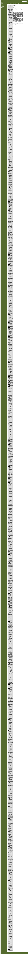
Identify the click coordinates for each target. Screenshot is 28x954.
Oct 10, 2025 (9, 263)
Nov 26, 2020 (9, 923)
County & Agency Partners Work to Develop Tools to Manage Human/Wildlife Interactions (10, 297)
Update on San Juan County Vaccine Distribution (10, 899)
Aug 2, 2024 (9, 541)
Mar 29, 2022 (9, 762)
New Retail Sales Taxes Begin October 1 (11, 279)
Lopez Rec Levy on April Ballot (11, 114)
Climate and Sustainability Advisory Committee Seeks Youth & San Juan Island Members (10, 128)
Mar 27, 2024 (9, 592)
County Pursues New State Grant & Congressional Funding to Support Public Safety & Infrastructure (10, 122)
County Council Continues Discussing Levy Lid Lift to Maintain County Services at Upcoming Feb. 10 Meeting (10, 163)
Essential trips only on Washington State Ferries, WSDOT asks (10, 914)
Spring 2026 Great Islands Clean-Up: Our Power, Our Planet (10, 139)
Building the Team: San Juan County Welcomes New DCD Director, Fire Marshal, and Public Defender (10, 259)
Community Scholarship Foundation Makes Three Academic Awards (10, 556)
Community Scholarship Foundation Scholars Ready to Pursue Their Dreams (10, 740)
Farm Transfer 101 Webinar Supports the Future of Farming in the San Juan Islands (10, 87)
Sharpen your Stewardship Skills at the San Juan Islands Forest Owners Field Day (10, 299)
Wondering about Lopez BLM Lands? (11, 949)
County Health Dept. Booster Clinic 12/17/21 (10, 799)
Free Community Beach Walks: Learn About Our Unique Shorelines (11, 322)
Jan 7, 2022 (9, 786)
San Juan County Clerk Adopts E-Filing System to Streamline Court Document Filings (10, 552)
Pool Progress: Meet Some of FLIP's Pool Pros (10, 633)
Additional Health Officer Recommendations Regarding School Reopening (10, 892)
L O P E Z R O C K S (10, 0)
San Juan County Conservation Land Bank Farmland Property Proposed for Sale (10, 12)
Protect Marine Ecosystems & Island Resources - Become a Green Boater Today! (10, 559)
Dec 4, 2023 (9, 622)
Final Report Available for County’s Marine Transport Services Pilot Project (10, 170)
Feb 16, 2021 (9, 887)
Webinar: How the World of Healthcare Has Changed (11, 304)
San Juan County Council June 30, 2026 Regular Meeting (10, 41)
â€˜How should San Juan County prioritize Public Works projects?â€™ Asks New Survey (11, 673)
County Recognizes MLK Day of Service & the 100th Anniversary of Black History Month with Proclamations (10, 157)
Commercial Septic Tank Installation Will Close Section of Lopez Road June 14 (10, 658)
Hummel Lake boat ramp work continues (10, 600)
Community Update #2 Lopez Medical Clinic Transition (10, 314)
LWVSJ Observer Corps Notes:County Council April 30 (11, 580)
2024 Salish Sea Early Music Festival (11, 618)
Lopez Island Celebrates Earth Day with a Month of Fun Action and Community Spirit (10, 391)
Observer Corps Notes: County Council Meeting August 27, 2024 (10, 522)
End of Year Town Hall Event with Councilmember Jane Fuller (11, 216)
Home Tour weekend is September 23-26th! (11, 826)
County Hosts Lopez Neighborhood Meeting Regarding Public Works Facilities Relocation (10, 665)
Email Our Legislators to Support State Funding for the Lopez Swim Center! (10, 426)
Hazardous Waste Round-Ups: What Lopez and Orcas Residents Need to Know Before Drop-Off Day (10, 356)
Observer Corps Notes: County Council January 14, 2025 (11, 439)
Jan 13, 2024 (9, 611)
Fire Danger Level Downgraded (11, 720)
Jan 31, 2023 (9, 685)
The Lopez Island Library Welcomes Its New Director (10, 778)
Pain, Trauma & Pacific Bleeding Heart (11, 108)
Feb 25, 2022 (9, 772)
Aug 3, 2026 (9, 23)
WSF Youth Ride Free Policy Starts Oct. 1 (10, 717)
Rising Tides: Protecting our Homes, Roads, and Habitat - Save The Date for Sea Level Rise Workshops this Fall (10, 288)
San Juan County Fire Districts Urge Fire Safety (10, 853)
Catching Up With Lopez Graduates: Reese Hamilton (11, 659)
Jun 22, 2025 (9, 329)
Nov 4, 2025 (9, 232)
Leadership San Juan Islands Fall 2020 (10, 946)
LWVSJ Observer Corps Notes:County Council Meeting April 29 (10, 581)
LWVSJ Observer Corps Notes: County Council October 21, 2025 (10, 244)
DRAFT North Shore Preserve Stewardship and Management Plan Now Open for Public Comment (10, 496)
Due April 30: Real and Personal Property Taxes (10, 104)
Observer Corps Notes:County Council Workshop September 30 (10, 507)
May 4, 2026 (9, 88)
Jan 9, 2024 (8, 613)
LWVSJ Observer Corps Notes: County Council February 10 (10, 425)
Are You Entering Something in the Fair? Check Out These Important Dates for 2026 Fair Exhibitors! (10, 85)
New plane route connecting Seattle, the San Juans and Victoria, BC (10, 663)
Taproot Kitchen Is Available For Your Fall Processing (10, 830)
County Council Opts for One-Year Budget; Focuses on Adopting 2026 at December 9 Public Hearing (10, 209)
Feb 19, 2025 (9, 420)
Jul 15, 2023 (9, 653)
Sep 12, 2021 (9, 833)
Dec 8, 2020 (9, 917)
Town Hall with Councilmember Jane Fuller (10, 317)
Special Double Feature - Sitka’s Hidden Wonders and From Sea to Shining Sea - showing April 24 (10, 103)
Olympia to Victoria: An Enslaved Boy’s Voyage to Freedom (10, 53)
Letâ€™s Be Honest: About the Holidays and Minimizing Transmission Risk (10, 935)
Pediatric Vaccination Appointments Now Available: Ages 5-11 (10, 812)
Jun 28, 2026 (9, 47)
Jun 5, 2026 (9, 66)
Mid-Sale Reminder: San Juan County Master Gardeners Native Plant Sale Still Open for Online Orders (10, 167)
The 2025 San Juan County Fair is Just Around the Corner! (11, 311)
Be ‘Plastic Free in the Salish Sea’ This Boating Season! (10, 96)
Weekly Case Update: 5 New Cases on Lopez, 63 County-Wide (10, 775)
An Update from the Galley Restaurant (10, 746)
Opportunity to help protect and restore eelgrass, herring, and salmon (10, 950)
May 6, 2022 (9, 755)
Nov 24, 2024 (9, 477)
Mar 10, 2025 (9, 410)
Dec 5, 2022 (9, 694)
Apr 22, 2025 (9, 377)
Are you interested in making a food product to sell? (10, 896)
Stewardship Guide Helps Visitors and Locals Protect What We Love (10, 344)
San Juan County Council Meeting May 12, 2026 (11, 81)
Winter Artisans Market (11, 632)
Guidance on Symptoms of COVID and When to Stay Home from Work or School (10, 937)
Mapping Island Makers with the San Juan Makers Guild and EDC (10, 886)
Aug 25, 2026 (9, 8)
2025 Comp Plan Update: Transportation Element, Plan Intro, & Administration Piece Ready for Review (10, 386)
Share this (10, 6)
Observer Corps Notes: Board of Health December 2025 (11, 202)
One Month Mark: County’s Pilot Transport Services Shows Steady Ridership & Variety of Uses (10, 351)
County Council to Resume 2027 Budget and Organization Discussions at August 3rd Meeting (10, 26)
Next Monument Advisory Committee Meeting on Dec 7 (10, 624)
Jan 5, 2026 (9, 182)
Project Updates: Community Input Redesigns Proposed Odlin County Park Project (10, 90)
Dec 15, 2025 (9, 196)
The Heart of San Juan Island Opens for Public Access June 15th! (10, 564)
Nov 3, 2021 (9, 812)
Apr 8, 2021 (9, 870)
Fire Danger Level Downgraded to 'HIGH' (10, 305)
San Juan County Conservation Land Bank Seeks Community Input (10, 357)
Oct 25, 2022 (9, 706)
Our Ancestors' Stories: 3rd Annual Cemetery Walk (11, 573)
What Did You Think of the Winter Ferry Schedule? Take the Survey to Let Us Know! (10, 383)
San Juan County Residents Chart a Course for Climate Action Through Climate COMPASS (10, 404)
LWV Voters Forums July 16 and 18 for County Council (10, 554)
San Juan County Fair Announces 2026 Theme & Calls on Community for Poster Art (10, 218)
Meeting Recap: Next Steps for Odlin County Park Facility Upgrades (10, 112)
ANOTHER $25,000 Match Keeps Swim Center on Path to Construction (10, 795)
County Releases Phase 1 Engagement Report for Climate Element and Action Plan (10, 526)
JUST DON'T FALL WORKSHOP (11, 368)
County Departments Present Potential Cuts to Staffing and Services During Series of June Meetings (10, 43)
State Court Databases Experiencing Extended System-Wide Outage (10, 486)
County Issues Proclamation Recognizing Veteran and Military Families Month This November (10, 227)
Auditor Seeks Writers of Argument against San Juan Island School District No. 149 (10, 198)
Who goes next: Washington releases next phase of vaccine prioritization (10, 906)
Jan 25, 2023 (9, 687)
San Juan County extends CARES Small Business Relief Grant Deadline (10, 941)
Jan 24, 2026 (9, 173)
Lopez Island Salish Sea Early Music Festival (10, 183)
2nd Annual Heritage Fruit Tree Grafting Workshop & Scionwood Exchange (10, 385)
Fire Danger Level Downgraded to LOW (10, 706)
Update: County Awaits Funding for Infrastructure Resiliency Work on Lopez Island (10, 558)
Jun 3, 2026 (8, 69)
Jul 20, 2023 (9, 652)
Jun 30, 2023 (9, 654)
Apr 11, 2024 (9, 587)
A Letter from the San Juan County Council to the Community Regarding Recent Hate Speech (10, 28)
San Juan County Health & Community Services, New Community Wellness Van (11, 741)
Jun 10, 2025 (9, 339)
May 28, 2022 (9, 748)
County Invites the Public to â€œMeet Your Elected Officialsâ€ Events (10, 684)
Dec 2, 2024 (9, 473)
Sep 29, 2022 (9, 717)
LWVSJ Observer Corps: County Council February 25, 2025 (10, 419)
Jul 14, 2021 (9, 851)
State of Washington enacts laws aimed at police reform (11, 849)
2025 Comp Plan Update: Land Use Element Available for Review (11, 447)
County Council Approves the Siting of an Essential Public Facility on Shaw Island (10, 334)
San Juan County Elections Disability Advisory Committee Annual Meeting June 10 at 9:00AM (10, 347)
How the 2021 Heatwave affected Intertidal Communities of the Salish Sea (10, 704)
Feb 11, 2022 (9, 776)
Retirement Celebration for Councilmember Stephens (11, 702)
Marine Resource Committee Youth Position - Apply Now (10, 300)
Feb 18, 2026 (9, 147)
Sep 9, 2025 (9, 287)
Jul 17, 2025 (9, 317)
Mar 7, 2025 (9, 412)
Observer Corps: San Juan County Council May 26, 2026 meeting (10, 69)
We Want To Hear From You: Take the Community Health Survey (11, 626)
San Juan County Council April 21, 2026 (11, 82)
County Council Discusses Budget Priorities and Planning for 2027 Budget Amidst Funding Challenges (10, 64)
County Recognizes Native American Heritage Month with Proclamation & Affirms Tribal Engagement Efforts (10, 221)
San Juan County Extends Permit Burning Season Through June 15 (10, 345)
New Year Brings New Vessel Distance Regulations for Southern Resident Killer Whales (10, 444)
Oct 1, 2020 (9, 943)
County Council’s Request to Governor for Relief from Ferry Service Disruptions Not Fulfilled (10, 531)
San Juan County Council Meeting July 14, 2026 (11, 35)
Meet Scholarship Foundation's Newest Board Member (10, 687)
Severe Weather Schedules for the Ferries (10, 889)
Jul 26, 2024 (9, 545)
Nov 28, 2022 (9, 698)
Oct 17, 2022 (9, 709)
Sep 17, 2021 (9, 828)
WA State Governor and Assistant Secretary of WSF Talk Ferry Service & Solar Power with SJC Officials (10, 579)
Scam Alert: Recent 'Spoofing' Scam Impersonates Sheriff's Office (10, 553)
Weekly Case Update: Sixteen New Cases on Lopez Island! (10, 806)
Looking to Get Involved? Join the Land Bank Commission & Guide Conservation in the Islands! (10, 238)
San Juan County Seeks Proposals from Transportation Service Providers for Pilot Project (10, 420)
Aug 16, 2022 (9, 734)
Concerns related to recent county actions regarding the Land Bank (10, 737)
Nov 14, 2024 (9, 480)
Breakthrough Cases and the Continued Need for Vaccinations (10, 850)
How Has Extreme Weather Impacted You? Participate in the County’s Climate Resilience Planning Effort (10, 484)
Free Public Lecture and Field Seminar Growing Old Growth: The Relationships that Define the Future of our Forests (10, 295)
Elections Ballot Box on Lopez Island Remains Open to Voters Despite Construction (10, 652)
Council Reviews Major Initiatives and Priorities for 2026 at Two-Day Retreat (10, 179)
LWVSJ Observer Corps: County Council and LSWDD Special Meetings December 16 (10, 459)
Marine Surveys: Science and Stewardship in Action (11, 58)
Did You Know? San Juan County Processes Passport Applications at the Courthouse (10, 142)
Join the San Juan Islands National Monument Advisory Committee (11, 605)
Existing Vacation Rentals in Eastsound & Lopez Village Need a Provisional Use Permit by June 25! (10, 65)
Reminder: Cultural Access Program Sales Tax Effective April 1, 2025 (10, 410)
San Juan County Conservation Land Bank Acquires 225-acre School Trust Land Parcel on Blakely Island (10, 272)
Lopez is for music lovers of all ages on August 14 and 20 (10, 15)
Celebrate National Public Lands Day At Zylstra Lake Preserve (10, 945)
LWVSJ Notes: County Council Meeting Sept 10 (10, 517)
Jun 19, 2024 (9, 556)
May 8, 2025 (9, 360)
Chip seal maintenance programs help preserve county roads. (10, 84)
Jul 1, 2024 (8, 550)
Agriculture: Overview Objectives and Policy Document (11, 763)
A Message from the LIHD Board (11, 367)
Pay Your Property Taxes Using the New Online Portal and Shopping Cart (10, 514)
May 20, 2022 (9, 749)
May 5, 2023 (9, 666)
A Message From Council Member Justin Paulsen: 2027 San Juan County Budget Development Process (10, 37)
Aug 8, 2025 (9, 310)
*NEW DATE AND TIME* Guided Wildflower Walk (10, 359)
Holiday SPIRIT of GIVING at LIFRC (10, 920)
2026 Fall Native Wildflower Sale (11, 8)
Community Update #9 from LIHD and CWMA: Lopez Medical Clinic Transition (10, 177)
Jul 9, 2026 (8, 36)
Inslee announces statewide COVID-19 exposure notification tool (10, 921)
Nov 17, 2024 (9, 479)
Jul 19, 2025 (9, 316)
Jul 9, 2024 (9, 548)
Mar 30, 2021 (9, 872)
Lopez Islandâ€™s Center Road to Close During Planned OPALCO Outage (11, 729)
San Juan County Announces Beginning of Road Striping (10, 291)
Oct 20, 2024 (9, 499)
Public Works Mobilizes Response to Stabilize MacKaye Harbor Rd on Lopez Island (11, 616)
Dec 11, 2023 (9, 617)
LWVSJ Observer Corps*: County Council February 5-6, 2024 (10, 606)
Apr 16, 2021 (9, 865)
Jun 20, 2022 (9, 744)
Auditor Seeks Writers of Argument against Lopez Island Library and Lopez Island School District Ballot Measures (11, 362)
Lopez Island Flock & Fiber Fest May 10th (10, 89)
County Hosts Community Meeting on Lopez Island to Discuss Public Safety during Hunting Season (10, 512)
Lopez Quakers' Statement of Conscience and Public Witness (10, 77)
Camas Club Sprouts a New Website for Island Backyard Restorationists (10, 831)
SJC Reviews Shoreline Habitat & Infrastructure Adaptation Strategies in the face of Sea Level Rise (10, 513)
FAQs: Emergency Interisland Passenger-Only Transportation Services (10, 396)
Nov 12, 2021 (9, 810)
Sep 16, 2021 (9, 829)
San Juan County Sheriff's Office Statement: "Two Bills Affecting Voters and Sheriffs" (10, 169)
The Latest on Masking (11, 856)
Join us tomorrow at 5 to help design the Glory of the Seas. (11, 719)
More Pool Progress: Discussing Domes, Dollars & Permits (10, 638)
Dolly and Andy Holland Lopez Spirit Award (11, 915)
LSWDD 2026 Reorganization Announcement (10, 61)
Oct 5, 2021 (9, 822)
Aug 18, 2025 (9, 305)
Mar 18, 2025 (9, 399)
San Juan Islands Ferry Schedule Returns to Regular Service (10, 822)
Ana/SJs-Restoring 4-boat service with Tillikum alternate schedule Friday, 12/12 (11, 201)
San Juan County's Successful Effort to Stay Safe (10, 901)
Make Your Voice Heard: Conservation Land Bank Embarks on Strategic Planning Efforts (10, 620)
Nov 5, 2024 (9, 486)
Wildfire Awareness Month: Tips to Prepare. (10, 342)
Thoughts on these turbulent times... (10, 283)
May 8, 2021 (9, 859)
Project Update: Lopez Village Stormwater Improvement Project (10, 694)
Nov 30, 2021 (9, 803)
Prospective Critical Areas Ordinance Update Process (10, 10)
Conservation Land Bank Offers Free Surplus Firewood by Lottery (11, 436)
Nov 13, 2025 (9, 225)
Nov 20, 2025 (9, 218)
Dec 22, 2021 (9, 793)
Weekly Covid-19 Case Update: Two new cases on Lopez (11, 885)
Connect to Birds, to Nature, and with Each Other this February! (10, 433)
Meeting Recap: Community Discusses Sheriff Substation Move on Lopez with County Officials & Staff (10, 278)
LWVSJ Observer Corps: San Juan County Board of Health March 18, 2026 (10, 132)
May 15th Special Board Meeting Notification (11, 358)
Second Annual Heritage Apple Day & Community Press (10, 504)
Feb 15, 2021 (9, 888)
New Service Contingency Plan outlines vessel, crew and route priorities (10, 102)
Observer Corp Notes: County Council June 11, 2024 (10, 563)
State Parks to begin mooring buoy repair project (10, 851)
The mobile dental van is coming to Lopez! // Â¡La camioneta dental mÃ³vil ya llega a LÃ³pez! (10, 639)
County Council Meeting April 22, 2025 (11, 377)
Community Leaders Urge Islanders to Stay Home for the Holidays (10, 931)
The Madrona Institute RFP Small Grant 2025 (10, 263)
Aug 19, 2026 (9, 12)
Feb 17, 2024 (9, 604)
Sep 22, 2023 (9, 636)
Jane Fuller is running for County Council (10, 760)
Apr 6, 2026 (9, 110)
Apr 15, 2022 (9, 759)
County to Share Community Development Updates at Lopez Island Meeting (10, 655)
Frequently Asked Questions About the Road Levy (10, 713)
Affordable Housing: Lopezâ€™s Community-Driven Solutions (10, 703)
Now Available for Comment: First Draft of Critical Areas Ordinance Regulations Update (10, 149)
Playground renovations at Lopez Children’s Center (11, 56)
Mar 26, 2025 (9, 394)
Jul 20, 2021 (9, 850)
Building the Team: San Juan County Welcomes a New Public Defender (10, 151)
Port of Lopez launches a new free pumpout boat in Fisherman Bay (10, 727)
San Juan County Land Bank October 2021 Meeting (10, 820)
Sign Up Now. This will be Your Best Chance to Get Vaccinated (11, 864)
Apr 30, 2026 (9, 91)
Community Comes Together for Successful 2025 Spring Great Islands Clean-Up (10, 361)
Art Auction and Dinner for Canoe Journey (11, 395)
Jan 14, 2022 (9, 785)
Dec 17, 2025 (9, 191)
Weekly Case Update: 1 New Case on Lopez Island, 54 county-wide (10, 789)
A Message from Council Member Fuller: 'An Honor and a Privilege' (11, 144)
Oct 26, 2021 (9, 814)
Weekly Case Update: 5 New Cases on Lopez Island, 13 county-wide (11, 791)
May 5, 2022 (9, 756)
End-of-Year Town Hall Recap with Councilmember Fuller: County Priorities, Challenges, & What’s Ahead (10, 186)
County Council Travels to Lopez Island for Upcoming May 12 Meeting (10, 83)
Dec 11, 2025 (9, 202)
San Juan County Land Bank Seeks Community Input (10, 868)
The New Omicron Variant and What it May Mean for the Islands (10, 800)
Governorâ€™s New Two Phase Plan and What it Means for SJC (10, 904)
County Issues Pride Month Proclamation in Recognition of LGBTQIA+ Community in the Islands (10, 63)
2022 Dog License (11, 793)
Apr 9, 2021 (9, 869)
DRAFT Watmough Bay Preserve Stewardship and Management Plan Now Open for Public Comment (11, 515)
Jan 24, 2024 (9, 610)
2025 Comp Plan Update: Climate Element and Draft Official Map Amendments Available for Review (10, 415)
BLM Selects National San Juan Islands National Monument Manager (10, 752)
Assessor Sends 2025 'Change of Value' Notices (10, 271)
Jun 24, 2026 (9, 51)
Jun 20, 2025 (9, 330)
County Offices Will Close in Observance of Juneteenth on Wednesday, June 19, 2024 (11, 560)
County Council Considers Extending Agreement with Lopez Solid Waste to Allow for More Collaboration (10, 465)
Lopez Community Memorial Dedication (10, 549)
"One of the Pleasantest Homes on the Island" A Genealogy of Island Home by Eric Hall (10, 535)
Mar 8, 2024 (9, 598)
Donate (11, 3)
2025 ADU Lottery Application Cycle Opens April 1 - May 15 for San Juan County (10, 408)
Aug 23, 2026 (9, 9)
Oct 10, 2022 (9, 713)
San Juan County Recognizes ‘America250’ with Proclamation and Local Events (10, 39)
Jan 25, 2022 (9, 781)
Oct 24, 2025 (9, 243)
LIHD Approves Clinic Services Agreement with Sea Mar (10, 137)
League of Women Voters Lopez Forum (10, 499)
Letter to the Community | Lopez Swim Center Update (11, 630)
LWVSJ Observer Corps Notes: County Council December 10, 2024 (10, 461)
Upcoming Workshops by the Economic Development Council (10, 858)
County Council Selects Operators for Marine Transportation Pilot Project (10, 389)
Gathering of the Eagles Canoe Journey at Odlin (11, 664)
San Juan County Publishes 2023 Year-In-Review (11, 613)
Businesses (2, 7)
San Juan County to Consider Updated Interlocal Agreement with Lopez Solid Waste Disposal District (10, 469)
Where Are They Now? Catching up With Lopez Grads (11, 666)
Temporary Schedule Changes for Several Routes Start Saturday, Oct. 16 (10, 819)
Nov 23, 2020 (9, 925)
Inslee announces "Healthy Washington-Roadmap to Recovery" (10, 907)
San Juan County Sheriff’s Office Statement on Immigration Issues (11, 431)
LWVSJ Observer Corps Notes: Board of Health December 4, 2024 (10, 470)
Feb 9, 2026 (9, 156)
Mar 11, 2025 (9, 408)
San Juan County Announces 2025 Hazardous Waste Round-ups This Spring (10, 388)
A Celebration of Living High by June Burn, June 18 (10, 657)
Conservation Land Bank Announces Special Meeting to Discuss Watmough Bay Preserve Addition (10, 634)
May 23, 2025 (9, 342)
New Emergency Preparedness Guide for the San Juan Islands (10, 922)
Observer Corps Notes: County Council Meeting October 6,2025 (10, 268)
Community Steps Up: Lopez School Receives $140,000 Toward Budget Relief (10, 286)
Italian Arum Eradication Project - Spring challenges (10, 872)
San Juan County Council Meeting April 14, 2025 (11, 382)
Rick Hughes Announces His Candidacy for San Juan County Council (10, 601)
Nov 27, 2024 (9, 475)
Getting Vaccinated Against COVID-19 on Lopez (10, 900)
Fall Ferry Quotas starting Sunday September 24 (10, 636)
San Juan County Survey (11, 598)
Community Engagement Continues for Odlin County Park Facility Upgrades (10, 97)
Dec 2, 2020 (9, 920)
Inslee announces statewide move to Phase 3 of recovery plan (10, 882)
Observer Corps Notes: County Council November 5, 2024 (10, 485)
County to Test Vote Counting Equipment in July (10, 51)
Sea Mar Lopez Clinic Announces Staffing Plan (10, 49)
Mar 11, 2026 (9, 142)
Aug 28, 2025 (9, 296)
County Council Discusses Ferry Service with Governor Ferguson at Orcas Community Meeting (11, 320)
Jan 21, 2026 (9, 175)
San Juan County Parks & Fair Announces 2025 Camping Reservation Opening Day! (10, 412)
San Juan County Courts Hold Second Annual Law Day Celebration (11, 353)
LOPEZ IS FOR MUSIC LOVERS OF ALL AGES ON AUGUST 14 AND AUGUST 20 (10, 18)
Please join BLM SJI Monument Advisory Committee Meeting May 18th (10, 751)
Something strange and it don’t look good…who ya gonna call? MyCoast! (10, 131)
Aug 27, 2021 (9, 840)
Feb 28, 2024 (9, 600)
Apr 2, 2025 (9, 389)
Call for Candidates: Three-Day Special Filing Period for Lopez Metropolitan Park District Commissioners (10, 422)
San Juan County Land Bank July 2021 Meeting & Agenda (10, 852)
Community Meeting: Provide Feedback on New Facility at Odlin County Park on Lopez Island (10, 133)
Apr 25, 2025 (9, 371)
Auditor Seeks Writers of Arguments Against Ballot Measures (10, 88)
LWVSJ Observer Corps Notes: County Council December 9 (10, 462)
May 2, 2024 (9, 580)
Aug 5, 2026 (9, 22)
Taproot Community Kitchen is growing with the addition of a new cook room (10, 595)
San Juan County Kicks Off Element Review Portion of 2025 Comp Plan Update (10, 457)
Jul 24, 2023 (9, 651)
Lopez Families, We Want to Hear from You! (10, 608)
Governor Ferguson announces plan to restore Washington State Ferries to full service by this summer (10, 416)
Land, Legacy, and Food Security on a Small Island (11, 610)
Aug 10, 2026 (9, 18)
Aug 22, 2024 (9, 530)
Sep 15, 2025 (9, 285)
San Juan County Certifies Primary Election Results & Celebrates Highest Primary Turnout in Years (10, 534)
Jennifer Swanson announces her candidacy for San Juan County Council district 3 (10, 168)
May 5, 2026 (9, 86)
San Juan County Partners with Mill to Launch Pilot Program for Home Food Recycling (10, 226)
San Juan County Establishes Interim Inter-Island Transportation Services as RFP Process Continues (10, 398)
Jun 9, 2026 (9, 62)
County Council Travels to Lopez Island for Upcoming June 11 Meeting (10, 566)
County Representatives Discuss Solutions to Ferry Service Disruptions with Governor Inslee (10, 529)
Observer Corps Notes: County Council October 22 (11, 493)
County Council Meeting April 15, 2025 (11, 380)
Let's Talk (2, 3)
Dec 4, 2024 (9, 472)
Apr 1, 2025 (9, 391)
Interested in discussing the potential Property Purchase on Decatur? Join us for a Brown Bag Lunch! (10, 312)
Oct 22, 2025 (9, 246)
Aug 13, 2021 (9, 843)
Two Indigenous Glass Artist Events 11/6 (10, 236)
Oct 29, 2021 (9, 813)
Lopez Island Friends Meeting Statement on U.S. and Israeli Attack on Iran (10, 127)
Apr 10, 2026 (9, 106)
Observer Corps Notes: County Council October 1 (10, 506)
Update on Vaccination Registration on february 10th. (10, 893)
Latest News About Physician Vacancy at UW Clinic (10, 343)
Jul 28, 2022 (9, 739)
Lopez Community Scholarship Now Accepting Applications (10, 428)
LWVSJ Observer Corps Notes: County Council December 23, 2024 (10, 452)
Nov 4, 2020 (9, 933)
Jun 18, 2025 (9, 332)
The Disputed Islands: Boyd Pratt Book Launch (10, 479)
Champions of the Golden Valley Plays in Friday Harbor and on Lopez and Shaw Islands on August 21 (10, 16)
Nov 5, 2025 (9, 230)
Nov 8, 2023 (9, 627)
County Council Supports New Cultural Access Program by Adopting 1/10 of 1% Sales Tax (10, 464)
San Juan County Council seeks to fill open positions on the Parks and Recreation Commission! (10, 76)
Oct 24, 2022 (9, 708)
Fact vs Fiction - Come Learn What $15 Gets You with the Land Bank (10, 675)
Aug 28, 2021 (9, 839)
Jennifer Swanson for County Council (11, 141)
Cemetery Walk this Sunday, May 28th (10, 661)
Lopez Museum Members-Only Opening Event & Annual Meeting (10, 584)
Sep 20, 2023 (9, 637)
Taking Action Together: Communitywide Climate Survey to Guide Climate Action (10, 79)
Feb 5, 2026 (9, 160)
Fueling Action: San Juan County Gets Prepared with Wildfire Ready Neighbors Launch (10, 577)
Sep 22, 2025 (9, 281)
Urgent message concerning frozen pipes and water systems (10, 788)
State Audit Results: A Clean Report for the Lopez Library (10, 164)
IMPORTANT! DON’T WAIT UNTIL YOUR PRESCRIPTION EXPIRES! (11, 31)
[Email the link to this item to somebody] (10, 5)
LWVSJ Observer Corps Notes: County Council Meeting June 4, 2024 (10, 565)
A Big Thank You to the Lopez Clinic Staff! (10, 48)
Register (18, 3)
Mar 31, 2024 (9, 590)
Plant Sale (11, 670)
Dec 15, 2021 (9, 797)
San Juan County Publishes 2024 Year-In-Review (11, 446)
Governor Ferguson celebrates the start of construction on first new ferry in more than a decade (10, 22)
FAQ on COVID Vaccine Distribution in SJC (11, 905)
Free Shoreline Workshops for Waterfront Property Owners (10, 603)
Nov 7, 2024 (9, 483)
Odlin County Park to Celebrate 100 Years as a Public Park (10, 99)
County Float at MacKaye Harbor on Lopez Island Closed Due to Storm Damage (10, 189)
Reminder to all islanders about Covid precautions (11, 870)
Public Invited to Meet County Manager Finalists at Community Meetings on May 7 (10, 582)
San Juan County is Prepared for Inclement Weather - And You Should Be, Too (10, 429)
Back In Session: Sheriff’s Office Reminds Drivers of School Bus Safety (10, 448)
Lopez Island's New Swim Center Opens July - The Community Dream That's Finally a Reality (10, 45)
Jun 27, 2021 (9, 856)
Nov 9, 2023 (9, 626)
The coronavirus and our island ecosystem (11, 781)
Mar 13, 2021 (9, 879)
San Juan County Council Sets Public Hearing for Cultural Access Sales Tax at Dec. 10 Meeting (10, 473)
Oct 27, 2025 (9, 240)
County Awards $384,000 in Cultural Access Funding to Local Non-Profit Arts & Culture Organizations (10, 95)
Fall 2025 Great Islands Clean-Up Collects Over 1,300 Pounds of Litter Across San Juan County (10, 265)
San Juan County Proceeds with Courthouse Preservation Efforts (10, 562)
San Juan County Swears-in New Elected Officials (11, 451)
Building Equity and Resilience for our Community (10, 247)
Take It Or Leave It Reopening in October (10, 947)
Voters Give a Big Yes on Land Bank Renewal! (10, 481)
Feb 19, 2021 (9, 885)
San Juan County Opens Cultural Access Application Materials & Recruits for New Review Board (10, 200)
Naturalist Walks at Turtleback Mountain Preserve (10, 756)
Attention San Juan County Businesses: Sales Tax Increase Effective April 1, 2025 (11, 441)
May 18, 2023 (9, 664)
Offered (1, 2)
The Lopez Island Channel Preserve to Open (10, 933)
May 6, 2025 (9, 364)
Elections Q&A (11, 832)
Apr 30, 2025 (9, 368)
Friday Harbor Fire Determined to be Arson (10, 759)
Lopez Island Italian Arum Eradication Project (10, 944)
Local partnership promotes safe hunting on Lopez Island (10, 454)
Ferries (1, 8)
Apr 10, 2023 (9, 673)
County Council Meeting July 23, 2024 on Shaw (10, 545)
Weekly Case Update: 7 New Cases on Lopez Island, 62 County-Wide (10, 779)
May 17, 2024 (9, 572)
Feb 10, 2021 (9, 893)
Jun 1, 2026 (9, 71)
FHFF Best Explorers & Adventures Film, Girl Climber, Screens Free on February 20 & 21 (10, 155)
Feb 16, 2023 (9, 679)
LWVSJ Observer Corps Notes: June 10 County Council (11, 339)
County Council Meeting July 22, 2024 (11, 546)
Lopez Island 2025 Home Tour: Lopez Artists (11, 276)
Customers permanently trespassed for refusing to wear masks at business (10, 824)
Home (8, 3)
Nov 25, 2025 (9, 214)
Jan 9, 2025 (9, 441)
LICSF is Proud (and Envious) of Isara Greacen (10, 482)
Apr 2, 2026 (9, 113)
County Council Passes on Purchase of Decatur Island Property (11, 296)
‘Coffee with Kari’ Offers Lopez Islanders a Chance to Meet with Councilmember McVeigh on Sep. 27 (10, 308)
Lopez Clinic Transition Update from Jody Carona (11, 243)
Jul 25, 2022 (9, 741)
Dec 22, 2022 (9, 692)
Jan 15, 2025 (9, 438)
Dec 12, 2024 (9, 461)
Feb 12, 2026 (9, 149)
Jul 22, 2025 (9, 313)
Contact (15, 3)
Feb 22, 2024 (9, 602)
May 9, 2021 (9, 858)
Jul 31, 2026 (9, 26)
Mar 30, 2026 (9, 115)
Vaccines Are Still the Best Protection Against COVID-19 (10, 848)
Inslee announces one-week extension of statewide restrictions (10, 908)
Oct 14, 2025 (9, 258)
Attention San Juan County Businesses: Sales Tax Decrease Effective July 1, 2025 (11, 338)
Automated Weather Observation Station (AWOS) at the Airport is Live (10, 331)
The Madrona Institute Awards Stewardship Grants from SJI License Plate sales (10, 700)
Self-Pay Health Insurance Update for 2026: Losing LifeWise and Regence (10, 234)
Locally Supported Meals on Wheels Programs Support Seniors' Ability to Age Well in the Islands (10, 116)
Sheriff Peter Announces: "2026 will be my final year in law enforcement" (11, 145)
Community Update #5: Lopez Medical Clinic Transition (11, 274)
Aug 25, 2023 (9, 646)
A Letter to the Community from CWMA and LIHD (10, 246)
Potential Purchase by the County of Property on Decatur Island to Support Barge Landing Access (10, 321)
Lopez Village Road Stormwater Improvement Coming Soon (10, 726)
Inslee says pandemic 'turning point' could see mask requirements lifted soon (10, 776)
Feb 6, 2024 (9, 607)
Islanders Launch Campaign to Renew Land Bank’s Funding (10, 548)
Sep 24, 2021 (9, 825)
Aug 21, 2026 (9, 10)
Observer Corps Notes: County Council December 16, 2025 (10, 190)
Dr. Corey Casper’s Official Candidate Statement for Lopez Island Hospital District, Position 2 (10, 261)
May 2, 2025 (9, 366)
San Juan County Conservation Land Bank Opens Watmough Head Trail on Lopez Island (10, 378)
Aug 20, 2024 (9, 532)
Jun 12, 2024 (9, 563)
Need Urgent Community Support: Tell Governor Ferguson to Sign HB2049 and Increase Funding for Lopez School (10, 350)
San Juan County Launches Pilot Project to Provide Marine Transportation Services (10, 381)
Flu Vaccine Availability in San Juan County (11, 940)
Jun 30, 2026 (9, 44)
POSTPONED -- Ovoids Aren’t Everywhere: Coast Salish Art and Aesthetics (10, 541)
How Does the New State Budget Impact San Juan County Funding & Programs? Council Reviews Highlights (11, 333)
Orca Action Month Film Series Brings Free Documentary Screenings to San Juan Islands (10, 70)
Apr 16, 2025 (9, 382)
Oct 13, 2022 (9, 711)
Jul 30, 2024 (9, 544)
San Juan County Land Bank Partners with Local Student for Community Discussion (10, 854)
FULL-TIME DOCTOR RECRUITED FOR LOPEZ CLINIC (10, 74)
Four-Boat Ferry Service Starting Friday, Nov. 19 (10, 807)
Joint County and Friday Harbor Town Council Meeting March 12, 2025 (10, 407)
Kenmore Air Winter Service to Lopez (10, 233)
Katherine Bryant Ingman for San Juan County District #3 (10, 135)
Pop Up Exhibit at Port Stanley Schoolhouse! (10, 47)
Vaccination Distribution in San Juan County (11, 912)
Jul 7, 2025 (9, 323)
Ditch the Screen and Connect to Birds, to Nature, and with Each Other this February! (10, 160)
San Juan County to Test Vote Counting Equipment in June (11, 337)
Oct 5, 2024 (9, 505)
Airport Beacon (11, 442)
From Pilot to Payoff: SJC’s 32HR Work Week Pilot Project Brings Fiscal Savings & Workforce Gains (10, 195)
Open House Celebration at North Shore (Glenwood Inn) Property (10, 730)
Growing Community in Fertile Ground (11, 841)
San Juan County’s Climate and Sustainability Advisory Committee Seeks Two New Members (10, 369)
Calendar (2, 1)
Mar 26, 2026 (9, 121)
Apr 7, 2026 (9, 108)
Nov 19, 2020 (9, 928)
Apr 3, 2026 (9, 112)
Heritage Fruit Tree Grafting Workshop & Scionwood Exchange (10, 590)
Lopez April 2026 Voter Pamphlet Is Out (11, 134)
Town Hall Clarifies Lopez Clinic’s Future (10, 187)
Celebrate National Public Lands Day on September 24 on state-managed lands (10, 725)
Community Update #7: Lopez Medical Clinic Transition (10, 211)
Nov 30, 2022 (9, 697)
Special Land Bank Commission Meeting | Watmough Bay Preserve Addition (10, 643)
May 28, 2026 (9, 74)
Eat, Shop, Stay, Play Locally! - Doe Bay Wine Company (10, 923)
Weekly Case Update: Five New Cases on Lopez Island (11, 823)
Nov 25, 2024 (9, 476)
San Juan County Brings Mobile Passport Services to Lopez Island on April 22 (10, 111)
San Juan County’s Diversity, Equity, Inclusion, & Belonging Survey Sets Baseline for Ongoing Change (10, 525)
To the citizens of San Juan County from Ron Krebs (11, 690)
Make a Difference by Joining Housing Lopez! (10, 477)
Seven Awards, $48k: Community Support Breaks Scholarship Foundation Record (10, 54)
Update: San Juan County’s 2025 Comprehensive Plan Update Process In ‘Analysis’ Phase (10, 527)
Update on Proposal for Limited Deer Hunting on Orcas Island (10, 115)
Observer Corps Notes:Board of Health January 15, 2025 (10, 438)
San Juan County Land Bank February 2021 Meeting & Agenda (10, 887)
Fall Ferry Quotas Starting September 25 (10, 721)
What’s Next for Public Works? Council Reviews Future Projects (10, 256)
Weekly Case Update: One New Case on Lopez (10, 813)
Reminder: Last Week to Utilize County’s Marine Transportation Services (11, 328)
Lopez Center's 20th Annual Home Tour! (10, 637)
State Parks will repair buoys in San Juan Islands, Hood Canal (10, 757)
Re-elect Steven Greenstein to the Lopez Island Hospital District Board (10, 248)
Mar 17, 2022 (9, 767)
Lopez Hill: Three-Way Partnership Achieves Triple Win (10, 714)
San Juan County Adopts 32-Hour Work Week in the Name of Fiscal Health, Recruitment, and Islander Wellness (10, 648)
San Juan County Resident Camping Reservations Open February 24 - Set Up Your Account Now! (10, 197)
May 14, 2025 (9, 354)
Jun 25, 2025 (9, 328)
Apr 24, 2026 (9, 93)
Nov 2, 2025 (9, 236)
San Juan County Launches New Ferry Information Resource (10, 550)
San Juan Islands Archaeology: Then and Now (10, 710)
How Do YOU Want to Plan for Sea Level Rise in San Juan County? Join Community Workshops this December (10, 237)
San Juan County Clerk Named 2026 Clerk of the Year (10, 42)
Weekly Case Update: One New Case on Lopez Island (10, 839)
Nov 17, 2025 (9, 222)
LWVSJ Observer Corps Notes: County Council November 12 (10, 480)
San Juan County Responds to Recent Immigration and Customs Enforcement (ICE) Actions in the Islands (10, 318)
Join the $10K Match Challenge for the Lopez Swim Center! (10, 697)
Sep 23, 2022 (9, 721)
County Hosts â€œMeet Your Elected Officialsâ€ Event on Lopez (11, 677)
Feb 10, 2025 (9, 425)
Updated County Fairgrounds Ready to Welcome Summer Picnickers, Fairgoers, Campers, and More (10, 325)
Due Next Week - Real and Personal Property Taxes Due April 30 (10, 376)
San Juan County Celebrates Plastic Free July (10, 315)
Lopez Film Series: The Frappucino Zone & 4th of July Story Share (10, 329)
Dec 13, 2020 (9, 916)
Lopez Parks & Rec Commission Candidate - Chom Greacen (10, 275)
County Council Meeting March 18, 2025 (11, 399)
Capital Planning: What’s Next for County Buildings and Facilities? (11, 91)
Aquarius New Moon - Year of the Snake (10, 430)
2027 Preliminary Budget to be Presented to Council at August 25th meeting (10, 11)
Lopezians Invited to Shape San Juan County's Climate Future (10, 424)
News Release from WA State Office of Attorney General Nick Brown (10, 364)
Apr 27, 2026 (9, 92)
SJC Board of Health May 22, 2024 (11, 570)
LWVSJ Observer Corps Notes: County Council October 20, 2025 (10, 245)
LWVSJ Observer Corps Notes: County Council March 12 (10, 596)
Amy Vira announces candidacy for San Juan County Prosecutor (10, 762)
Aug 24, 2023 (9, 647)
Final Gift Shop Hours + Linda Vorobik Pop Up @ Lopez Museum (11, 453)
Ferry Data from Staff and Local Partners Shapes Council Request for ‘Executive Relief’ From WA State (10, 538)
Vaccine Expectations (11, 928)
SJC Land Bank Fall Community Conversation (10, 814)
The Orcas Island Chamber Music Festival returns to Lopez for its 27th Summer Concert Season (10, 540)
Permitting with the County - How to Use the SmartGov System (10, 107)
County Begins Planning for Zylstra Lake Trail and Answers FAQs (10, 679)
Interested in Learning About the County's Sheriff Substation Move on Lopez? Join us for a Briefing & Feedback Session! (10, 284)
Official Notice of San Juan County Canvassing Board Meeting (10, 214)
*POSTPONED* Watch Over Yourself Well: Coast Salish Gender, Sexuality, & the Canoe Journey (10, 290)
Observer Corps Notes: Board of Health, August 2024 (11, 530)
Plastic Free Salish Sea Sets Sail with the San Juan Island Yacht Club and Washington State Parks (10, 366)
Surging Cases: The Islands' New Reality (10, 845)
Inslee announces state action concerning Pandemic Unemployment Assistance (10, 911)
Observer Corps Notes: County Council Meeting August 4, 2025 (10, 309)
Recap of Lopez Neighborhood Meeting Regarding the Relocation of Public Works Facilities (10, 660)
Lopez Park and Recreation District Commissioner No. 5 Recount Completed (10, 208)
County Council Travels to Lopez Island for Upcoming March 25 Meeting (10, 406)
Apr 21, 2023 (9, 670)
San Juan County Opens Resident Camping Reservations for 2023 (10, 688)
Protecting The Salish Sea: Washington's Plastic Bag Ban (10, 924)
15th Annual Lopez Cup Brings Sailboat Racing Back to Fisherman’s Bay (11, 9)
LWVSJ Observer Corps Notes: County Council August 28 (10, 521)
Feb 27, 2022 (9, 771)
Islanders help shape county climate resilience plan (10, 266)
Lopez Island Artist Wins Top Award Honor (10, 354)
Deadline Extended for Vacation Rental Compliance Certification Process (10, 443)
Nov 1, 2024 (9, 488)
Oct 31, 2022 (9, 705)
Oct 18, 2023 (9, 632)
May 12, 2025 (9, 359)
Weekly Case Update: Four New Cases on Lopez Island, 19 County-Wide (10, 810)
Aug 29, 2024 (9, 524)
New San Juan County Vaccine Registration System (10, 895)
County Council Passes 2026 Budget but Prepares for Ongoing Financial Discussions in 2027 (10, 199)
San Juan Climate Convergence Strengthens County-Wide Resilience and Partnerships (10, 101)
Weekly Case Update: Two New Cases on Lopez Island (10, 843)
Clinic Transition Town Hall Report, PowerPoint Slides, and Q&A (10, 191)
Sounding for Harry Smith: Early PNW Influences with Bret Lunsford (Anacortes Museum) (11, 109)
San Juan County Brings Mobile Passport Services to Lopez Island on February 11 (10, 161)
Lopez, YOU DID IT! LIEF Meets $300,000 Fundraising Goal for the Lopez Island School (10, 173)
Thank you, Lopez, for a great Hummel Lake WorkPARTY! (10, 583)
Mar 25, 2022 (9, 763)
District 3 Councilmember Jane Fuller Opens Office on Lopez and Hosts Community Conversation (10, 662)
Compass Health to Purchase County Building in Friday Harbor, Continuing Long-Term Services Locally (10, 20)
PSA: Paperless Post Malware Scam (11, 71)
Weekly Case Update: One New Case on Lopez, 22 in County (10, 834)
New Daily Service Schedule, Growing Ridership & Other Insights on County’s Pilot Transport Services (10, 372)
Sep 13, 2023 (9, 640)
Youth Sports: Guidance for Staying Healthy (11, 932)
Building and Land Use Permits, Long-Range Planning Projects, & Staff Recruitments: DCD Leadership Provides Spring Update (10, 375)
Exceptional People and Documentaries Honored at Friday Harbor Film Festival (10, 235)
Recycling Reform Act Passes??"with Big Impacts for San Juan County (10, 335)
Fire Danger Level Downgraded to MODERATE (10, 519)
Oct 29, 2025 (9, 238)
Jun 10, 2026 (9, 60)
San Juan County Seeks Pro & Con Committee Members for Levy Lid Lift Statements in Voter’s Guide (10, 152)
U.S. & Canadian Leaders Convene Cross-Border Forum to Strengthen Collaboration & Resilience (10, 230)
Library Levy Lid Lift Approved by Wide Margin (10, 310)
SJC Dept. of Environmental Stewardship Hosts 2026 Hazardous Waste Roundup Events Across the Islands (10, 123)
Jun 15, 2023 (9, 656)
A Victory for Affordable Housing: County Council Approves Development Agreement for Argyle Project (10, 193)
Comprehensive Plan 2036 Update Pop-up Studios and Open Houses (10, 815)
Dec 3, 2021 (9, 802)
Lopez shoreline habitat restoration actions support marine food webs (10, 829)
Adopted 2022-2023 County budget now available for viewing (10, 774)
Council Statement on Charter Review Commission (10, 733)
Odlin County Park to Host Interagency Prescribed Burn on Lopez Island (10, 249)
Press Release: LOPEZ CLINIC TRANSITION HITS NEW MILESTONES (10, 93)
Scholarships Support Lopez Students (11, 110)
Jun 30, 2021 (9, 854)
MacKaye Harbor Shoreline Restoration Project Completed (10, 728)
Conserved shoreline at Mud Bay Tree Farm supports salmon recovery (11, 939)
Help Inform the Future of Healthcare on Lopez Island (11, 837)
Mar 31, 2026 (9, 114)
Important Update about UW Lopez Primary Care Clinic (11, 326)
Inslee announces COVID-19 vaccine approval (10, 916)
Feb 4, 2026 (9, 162)
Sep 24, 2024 (9, 511)
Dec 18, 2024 (9, 456)
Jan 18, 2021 (9, 902)
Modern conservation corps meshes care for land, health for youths (10, 671)
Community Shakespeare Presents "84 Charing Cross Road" (10, 910)
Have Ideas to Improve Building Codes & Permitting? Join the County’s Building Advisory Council (10, 146)
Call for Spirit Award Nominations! (11, 797)
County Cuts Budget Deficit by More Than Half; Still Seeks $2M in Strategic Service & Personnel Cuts (10, 220)
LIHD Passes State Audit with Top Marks (10, 405)
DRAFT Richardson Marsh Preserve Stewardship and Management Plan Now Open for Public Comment (10, 599)
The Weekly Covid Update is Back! (11, 755)
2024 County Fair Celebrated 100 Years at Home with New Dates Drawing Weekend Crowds (10, 518)
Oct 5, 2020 (9, 941)
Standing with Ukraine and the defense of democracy (10, 771)
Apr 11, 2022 (9, 760)
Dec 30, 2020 (9, 908)
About (13, 3)
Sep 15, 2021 (9, 832)
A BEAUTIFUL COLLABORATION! (10, 176)
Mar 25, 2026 (9, 124)
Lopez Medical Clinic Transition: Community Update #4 (10, 294)
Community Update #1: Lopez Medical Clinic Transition (10, 323)
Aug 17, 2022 (9, 733)
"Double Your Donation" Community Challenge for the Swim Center (10, 876)
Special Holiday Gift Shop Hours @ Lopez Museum (11, 475)
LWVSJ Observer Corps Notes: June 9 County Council (11, 340)
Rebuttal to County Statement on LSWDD (10, 468)
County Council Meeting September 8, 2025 (11, 285)
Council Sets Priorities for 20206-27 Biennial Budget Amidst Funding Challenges (11, 269)
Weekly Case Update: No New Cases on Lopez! (10, 764)
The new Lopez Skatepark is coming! (10, 571)
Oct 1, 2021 (8, 823)
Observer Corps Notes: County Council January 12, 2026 (11, 180)
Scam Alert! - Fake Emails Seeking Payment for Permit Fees (10, 23)
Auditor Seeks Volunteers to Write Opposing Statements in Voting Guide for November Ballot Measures (10, 17)
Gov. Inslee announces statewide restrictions (10, 929)
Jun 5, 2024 (9, 565)
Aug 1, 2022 (9, 737)
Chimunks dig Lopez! (11, 617)
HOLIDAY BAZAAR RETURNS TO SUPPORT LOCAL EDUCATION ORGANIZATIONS (10, 222)
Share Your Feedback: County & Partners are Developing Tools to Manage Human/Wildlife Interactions (10, 125)
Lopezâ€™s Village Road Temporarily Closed (11, 711)
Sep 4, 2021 (9, 836)
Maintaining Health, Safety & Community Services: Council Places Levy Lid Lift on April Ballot (10, 153)
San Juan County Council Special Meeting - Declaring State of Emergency (10, 808)
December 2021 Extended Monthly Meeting (10, 798)
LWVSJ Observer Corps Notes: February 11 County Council (10, 423)
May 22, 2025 (9, 343)
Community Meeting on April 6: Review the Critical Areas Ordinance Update (10, 136)
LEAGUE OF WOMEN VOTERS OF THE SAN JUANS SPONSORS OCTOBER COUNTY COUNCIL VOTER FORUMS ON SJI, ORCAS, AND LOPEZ (10, 509)
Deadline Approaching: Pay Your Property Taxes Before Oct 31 (10, 250)
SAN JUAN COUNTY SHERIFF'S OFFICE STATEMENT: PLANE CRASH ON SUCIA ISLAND (10, 33)
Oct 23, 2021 (9, 816)
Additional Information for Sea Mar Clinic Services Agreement (11, 138)
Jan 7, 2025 (9, 445)
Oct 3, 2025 (9, 273)
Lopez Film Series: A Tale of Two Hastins (10, 574)
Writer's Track (11, 653)
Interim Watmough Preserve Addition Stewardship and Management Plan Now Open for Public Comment (10, 723)
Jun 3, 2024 (9, 567)
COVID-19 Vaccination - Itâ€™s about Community (11, 865)
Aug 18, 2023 (9, 649)
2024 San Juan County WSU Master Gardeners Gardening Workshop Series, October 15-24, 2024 (10, 528)
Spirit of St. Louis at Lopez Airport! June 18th (10, 745)
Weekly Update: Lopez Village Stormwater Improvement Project (10, 705)
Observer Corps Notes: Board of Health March (11, 593)
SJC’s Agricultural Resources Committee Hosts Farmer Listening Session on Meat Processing (10, 86)
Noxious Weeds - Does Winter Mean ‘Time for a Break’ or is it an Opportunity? (10, 165)
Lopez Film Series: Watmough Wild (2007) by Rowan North (10, 147)
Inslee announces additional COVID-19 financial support (10, 926)
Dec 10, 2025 (9, 205)
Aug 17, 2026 (9, 13)
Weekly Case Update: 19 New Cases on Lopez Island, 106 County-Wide (11, 783)
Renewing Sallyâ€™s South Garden (11, 667)
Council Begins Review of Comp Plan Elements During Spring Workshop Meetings (10, 403)
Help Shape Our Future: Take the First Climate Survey (11, 569)
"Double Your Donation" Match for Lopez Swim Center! (11, 802)
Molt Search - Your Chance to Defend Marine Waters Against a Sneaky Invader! (10, 649)
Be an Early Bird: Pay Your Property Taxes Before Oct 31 (10, 264)
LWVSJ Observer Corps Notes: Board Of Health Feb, (10, 602)
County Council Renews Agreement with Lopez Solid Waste (10, 394)
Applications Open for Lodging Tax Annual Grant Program (10, 520)
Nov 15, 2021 (9, 808)
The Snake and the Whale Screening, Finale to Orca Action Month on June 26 (11, 55)
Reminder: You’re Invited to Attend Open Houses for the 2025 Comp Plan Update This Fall (10, 498)
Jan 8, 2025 (9, 442)
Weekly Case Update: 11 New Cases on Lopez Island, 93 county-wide (11, 785)
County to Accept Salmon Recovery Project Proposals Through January (10, 456)
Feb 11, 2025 (9, 424)
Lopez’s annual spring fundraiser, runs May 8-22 (10, 360)
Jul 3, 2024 (9, 549)
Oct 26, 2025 (9, 242)
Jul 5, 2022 (8, 742)
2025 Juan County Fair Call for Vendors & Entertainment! (10, 413)
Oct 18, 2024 (9, 500)
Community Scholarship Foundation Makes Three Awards (10, 656)
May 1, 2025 (9, 367)
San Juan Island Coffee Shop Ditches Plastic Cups (10, 34)
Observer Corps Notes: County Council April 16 (11, 585)
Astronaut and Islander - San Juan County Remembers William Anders (10, 561)
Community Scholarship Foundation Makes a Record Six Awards (11, 336)
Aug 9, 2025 (9, 309)
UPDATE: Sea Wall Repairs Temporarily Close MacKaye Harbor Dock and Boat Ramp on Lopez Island (10, 489)
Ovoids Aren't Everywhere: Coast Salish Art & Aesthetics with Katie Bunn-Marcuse (10, 306)
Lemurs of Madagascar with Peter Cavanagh (11, 640)
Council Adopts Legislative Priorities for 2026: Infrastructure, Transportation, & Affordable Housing (10, 206)
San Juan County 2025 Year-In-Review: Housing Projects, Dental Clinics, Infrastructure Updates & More (10, 185)
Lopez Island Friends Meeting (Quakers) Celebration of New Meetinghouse (10, 572)
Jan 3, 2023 (9, 689)
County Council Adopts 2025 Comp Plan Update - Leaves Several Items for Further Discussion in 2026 (10, 204)
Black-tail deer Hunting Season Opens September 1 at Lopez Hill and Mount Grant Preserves (10, 293)
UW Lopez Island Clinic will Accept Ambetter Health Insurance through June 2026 (11, 182)
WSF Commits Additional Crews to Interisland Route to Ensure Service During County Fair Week (10, 536)
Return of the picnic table (11, 225)
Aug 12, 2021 (9, 844)
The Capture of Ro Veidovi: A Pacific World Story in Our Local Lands (10, 242)
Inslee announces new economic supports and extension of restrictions (10, 917)
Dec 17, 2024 (9, 457)
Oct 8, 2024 (9, 501)
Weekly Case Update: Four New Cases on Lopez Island (10, 825)
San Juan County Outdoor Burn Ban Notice (11, 14)
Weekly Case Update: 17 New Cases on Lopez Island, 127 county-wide (10, 786)
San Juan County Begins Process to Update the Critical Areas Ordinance (10, 374)
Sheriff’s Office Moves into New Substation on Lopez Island (10, 100)
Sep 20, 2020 (9, 946)
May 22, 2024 (9, 571)
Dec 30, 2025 (9, 184)
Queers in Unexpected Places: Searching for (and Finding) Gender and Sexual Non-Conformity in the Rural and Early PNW (10, 597)
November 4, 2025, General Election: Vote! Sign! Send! (10, 255)
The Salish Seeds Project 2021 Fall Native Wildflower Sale (11, 840)
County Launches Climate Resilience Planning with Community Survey (10, 578)
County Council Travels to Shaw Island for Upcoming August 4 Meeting (10, 30)
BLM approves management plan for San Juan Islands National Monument (10, 685)
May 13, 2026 (9, 81)
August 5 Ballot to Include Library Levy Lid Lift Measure (11, 324)
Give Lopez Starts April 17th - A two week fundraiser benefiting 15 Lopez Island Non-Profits (10, 672)
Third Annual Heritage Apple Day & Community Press (10, 282)
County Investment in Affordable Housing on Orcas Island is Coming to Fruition (10, 327)
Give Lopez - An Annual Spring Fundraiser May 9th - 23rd (11, 575)
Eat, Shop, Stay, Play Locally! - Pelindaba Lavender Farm (10, 925)
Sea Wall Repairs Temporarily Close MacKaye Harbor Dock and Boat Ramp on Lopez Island (10, 492)
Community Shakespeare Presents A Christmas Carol (10, 913)
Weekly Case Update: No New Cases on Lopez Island (11, 816)
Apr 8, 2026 (9, 107)
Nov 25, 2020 (9, 924)
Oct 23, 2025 (9, 244)
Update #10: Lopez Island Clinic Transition (10, 106)
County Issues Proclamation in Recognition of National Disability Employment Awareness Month (10, 257)
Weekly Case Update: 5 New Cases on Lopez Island (11, 772)
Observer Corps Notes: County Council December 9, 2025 (10, 203)
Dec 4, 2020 (9, 919)
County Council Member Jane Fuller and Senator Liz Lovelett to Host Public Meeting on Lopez (10, 621)
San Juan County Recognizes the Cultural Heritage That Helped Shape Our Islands (10, 701)
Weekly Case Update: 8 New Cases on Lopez (11, 777)
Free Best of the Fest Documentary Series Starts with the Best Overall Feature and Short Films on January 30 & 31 (10, 171)
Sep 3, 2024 (9, 519)
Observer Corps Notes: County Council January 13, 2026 (11, 178)
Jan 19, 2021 (9, 901)
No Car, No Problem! (11, 943)
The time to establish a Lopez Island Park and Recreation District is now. (10, 260)
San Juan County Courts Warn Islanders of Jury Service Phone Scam (10, 523)
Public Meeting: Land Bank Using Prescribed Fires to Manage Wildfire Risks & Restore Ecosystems (10, 417)
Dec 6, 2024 (9, 468)
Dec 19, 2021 (9, 795)
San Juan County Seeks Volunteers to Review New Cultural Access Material (10, 292)
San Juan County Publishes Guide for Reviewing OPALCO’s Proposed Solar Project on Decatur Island (10, 159)
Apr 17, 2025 (9, 380)
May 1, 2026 (9, 89)
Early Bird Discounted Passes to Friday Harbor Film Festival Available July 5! (10, 40)
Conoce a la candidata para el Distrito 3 (10, 73)
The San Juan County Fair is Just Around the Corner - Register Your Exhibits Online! (10, 348)
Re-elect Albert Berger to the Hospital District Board (11, 254)
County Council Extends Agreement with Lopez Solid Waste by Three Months (10, 460)
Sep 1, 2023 (9, 643)
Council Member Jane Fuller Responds (10, 467)
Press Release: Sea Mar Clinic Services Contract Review (10, 140)
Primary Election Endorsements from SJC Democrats (10, 744)
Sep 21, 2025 (9, 282)
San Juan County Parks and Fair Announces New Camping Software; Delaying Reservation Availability (10, 455)
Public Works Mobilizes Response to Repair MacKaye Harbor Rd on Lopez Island (10, 474)
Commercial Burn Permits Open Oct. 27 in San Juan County (10, 240)
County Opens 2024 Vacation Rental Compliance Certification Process (10, 494)
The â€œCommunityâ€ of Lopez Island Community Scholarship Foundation (10, 683)
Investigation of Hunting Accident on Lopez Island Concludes (10, 614)
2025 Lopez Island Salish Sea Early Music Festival (11, 450)
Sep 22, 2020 (9, 945)
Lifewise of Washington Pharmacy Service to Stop (11, 698)
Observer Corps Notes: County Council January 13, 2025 (11, 440)
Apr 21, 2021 (9, 864)
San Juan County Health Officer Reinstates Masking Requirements (11, 844)
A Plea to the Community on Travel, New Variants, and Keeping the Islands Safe (10, 897)
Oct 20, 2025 (9, 249)
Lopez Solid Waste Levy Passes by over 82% (11, 625)
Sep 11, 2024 (9, 517)
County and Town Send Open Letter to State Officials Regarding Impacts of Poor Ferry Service (10, 629)
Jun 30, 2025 (9, 326)
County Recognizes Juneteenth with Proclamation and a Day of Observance (10, 57)
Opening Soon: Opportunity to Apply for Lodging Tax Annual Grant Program (10, 78)
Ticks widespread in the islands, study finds (11, 773)
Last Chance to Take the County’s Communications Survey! (10, 594)
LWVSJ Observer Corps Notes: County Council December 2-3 (10, 472)
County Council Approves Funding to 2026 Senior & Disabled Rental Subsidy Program (10, 98)
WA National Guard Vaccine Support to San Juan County (10, 894)
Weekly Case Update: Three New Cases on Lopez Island (10, 866)
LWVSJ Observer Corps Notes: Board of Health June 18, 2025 (10, 330)
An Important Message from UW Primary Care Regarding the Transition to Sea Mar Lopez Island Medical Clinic (10, 67)
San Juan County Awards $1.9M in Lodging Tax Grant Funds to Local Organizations (10, 449)
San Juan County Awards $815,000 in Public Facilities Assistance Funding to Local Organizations (11, 303)
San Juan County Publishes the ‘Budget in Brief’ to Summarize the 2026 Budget (10, 60)
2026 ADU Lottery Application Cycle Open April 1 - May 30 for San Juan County (10, 113)
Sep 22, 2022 (9, 722)
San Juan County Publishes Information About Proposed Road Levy (10, 716)
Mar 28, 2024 (9, 591)
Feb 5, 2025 (9, 426)
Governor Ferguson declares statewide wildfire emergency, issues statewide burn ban (10, 25)
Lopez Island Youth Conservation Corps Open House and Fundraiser (10, 542)
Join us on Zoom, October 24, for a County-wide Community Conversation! (10, 500)
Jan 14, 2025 (9, 439)
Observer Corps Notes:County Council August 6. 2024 (10, 539)
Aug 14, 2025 (9, 307)
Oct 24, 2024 (9, 494)
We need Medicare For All (11, 742)
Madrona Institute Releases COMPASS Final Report (10, 281)
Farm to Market (2, 6)
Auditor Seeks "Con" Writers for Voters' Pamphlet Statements (10, 847)
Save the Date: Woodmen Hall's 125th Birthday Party (11, 273)
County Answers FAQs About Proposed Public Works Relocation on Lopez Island (11, 681)
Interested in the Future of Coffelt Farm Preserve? (11, 803)
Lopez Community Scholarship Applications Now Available (10, 119)
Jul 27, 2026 (9, 31)
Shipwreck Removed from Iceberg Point (10, 936)
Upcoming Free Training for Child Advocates (11, 280)
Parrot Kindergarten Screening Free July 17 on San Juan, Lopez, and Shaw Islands (10, 38)
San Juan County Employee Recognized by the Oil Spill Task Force (10, 817)
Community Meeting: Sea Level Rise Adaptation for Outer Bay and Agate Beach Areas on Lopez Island (10, 588)
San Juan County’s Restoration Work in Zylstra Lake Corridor (10, 501)
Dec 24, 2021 (9, 791)
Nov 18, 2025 (9, 219)
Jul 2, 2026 (9, 41)
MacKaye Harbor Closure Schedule (10, 734)
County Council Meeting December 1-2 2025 (11, 210)
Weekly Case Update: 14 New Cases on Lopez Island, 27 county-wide (11, 805)
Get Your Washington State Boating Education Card (10, 175)
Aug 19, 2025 (9, 304)
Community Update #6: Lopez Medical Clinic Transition (10, 232)
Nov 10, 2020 (9, 932)
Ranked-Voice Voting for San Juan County (11, 750)
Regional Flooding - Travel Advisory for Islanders (10, 205)
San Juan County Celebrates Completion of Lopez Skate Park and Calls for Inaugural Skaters (10, 476)
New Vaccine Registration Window (10, 873)
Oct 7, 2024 (9, 504)
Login (10, 3)
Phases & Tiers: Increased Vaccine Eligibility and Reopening (10, 877)
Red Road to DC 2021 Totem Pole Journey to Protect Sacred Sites (10, 861)
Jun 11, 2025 (9, 337)
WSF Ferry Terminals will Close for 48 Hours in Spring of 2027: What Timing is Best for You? (10, 253)
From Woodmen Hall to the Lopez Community (11, 888)
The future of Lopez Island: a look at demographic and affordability (10, 270)
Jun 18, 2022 (9, 745)
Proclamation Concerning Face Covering (10, 768)
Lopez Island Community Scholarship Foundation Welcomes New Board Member (10, 692)
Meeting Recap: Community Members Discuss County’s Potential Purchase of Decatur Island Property (10, 302)
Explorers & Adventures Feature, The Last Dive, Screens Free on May (10, 80)
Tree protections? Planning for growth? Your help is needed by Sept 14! (10, 835)
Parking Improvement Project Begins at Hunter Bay (10, 731)
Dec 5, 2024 (9, 470)
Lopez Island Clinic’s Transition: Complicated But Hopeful (10, 252)
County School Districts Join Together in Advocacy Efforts (10, 445)
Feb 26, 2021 (9, 884)
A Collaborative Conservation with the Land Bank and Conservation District (10, 92)
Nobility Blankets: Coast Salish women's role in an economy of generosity (10, 627)
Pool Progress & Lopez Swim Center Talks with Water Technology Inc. (11, 645)
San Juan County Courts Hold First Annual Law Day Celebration (10, 567)
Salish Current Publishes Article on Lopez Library (11, 313)
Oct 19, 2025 (9, 251)
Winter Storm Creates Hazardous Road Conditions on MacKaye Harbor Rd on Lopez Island (10, 612)
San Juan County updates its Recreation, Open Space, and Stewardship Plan (11, 712)
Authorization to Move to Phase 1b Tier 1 (11, 902)
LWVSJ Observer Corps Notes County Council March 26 (10, 592)
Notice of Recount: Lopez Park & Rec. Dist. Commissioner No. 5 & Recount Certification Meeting (10, 213)
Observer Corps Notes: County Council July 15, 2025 (10, 316)
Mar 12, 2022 (9, 768)
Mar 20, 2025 (9, 397)
